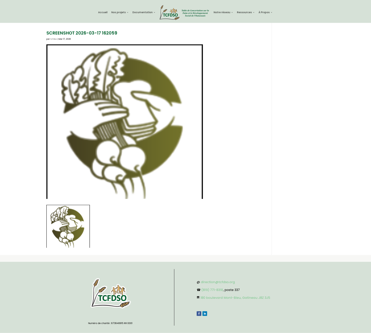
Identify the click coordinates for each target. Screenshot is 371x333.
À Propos (264, 12)
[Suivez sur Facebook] (199, 313)
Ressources (244, 12)
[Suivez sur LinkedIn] (204, 313)
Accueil (103, 12)
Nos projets (118, 12)
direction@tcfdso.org (218, 282)
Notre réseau (222, 12)
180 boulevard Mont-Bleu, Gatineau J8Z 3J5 (235, 297)
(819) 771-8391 (212, 290)
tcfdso (53, 39)
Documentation (142, 12)
